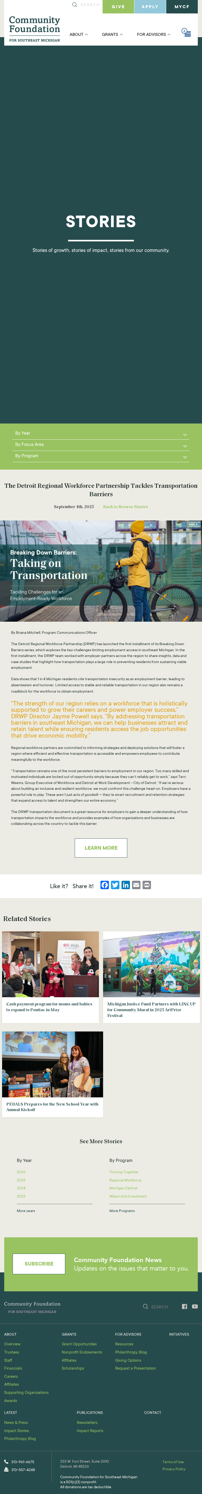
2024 (21, 1188)
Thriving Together (124, 1172)
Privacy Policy (174, 1469)
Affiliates (11, 1385)
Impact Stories (16, 1431)
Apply (150, 7)
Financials (13, 1368)
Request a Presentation (135, 1368)
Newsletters (87, 1423)
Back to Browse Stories (125, 507)
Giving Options (128, 1361)
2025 (21, 1181)
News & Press (16, 1423)
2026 (21, 1172)
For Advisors (151, 34)
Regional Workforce (125, 1181)
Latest (10, 1413)
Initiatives (179, 1335)
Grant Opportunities (79, 1344)
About (76, 34)
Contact (152, 1413)
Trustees (11, 1352)
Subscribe (39, 1264)
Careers (11, 1377)
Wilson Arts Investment (128, 1197)
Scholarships (73, 1368)
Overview (12, 1344)
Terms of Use (173, 1462)
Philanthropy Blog (131, 1352)
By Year (22, 433)
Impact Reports (90, 1431)
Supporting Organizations (26, 1393)
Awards (10, 1401)
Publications (90, 1413)
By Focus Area (29, 444)
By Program (26, 456)
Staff (8, 1361)
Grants (110, 34)
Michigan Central (123, 1188)
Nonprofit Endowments (82, 1352)
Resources (124, 1344)
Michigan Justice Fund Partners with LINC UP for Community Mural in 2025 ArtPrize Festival (151, 1010)
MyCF (182, 7)
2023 (21, 1197)
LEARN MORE (101, 848)
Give (118, 7)
